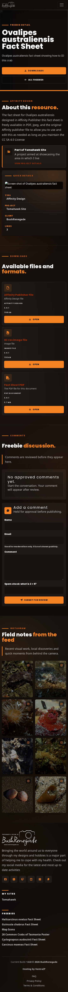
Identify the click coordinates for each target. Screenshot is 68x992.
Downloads (36, 70)
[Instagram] (39, 879)
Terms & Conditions (34, 985)
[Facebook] (5, 879)
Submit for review (36, 600)
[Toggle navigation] (61, 5)
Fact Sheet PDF (14, 385)
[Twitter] (13, 879)
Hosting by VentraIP (34, 968)
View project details (28, 163)
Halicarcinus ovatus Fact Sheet (21, 919)
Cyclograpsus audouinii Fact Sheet (23, 939)
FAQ (34, 976)
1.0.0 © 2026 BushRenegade (41, 961)
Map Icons (8, 929)
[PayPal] (48, 879)
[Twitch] (22, 879)
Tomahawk (9, 899)
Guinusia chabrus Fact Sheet (20, 924)
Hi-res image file (15, 340)
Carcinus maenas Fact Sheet (19, 944)
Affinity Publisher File (19, 295)
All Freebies (35, 79)
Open (36, 319)
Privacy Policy (34, 980)
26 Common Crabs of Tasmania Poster (25, 934)
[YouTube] (31, 879)
